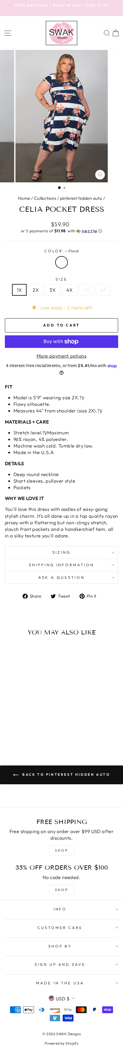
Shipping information (61, 565)
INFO (60, 909)
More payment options (61, 356)
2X (36, 290)
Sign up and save (60, 964)
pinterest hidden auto (81, 198)
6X (103, 290)
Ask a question (61, 577)
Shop (61, 890)
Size (61, 279)
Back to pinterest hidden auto (65, 774)
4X (69, 290)
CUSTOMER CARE (60, 927)
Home (24, 198)
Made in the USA (60, 983)
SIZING (61, 552)
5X (87, 290)
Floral (61, 262)
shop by (60, 946)
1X (19, 290)
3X (52, 290)
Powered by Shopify (61, 1043)
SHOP (61, 850)
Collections (45, 198)
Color (61, 251)
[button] (61, 231)
